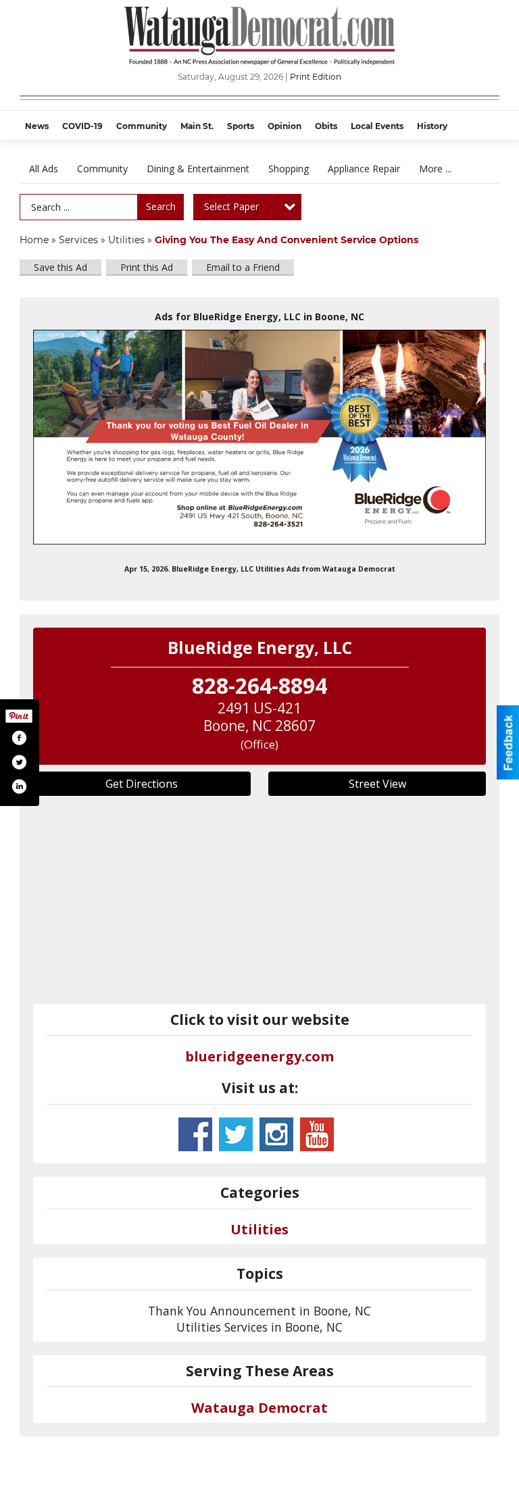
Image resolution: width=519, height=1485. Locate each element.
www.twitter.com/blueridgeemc (236, 1134)
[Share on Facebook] (19, 737)
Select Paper (231, 206)
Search (161, 206)
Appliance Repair (364, 168)
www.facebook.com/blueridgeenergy (195, 1134)
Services (78, 240)
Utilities (126, 240)
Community (102, 168)
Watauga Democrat (259, 1407)
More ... (435, 168)
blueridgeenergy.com (259, 1056)
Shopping (288, 168)
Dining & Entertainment (198, 168)
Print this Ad (146, 267)
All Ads (43, 168)
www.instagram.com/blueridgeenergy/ (276, 1134)
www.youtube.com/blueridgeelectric (317, 1134)
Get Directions (141, 783)
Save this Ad (60, 267)
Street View (377, 783)
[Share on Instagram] (19, 786)
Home (34, 240)
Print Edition (315, 77)
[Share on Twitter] (19, 762)
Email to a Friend (243, 267)
